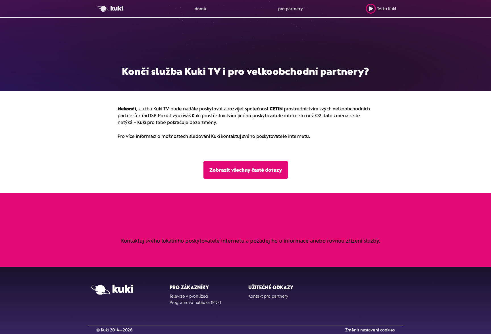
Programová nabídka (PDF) (195, 302)
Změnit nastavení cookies (370, 329)
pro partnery (290, 8)
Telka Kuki (386, 8)
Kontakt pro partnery (268, 296)
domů (200, 8)
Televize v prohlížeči (189, 296)
